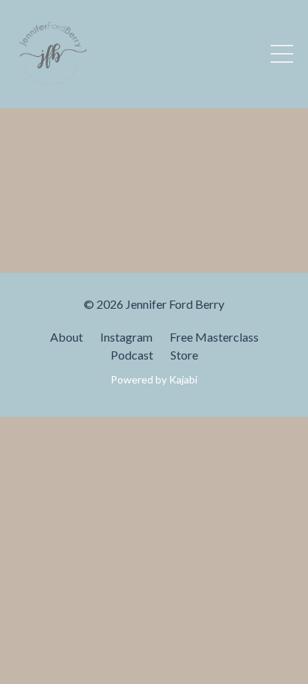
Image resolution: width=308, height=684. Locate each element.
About (66, 337)
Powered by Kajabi (154, 379)
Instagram (126, 337)
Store (184, 355)
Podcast (132, 355)
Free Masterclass (214, 337)
